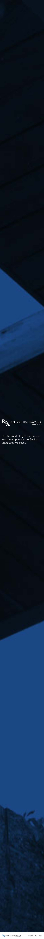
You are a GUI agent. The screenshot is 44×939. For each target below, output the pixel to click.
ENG (40, 935)
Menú (30, 936)
